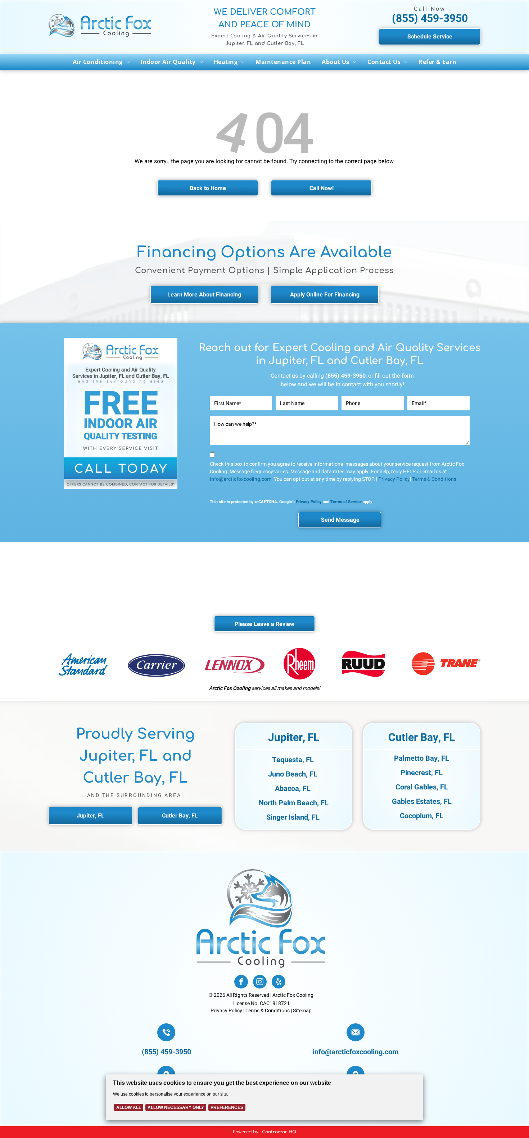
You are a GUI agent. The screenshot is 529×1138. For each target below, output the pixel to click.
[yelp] (278, 982)
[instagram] (260, 982)
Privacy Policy (394, 479)
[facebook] (241, 982)
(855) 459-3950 (430, 19)
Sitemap (302, 1010)
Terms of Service (346, 502)
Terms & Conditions (434, 479)
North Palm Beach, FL (294, 803)
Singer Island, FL (293, 817)
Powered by (245, 1131)
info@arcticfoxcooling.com (240, 479)
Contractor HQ (279, 1131)
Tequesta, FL (293, 760)
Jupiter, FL (293, 738)
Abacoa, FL (293, 788)
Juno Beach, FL (292, 774)
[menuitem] (101, 62)
